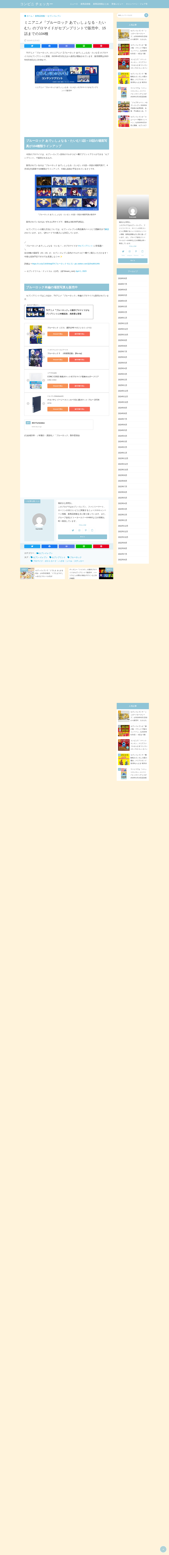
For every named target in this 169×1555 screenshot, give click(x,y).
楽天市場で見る (79, 334)
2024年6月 (122, 425)
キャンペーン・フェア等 (137, 4)
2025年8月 (122, 346)
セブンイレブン (54, 16)
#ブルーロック (60, 264)
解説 (107, 229)
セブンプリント (59, 557)
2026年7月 (122, 284)
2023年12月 (123, 458)
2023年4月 (122, 503)
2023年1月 (122, 520)
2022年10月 (123, 537)
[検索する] (146, 15)
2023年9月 (122, 475)
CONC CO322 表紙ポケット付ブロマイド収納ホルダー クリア (73, 377)
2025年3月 (122, 374)
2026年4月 (122, 301)
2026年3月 (122, 306)
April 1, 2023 (81, 271)
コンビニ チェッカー (36, 4)
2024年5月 (122, 430)
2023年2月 (122, 515)
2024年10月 (123, 402)
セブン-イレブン (40, 557)
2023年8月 (122, 481)
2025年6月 (122, 357)
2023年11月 (123, 464)
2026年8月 (122, 278)
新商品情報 (85, 4)
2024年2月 (122, 447)
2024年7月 (122, 419)
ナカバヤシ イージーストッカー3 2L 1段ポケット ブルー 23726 (73, 400)
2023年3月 (122, 509)
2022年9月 (122, 543)
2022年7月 (122, 554)
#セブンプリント (85, 246)
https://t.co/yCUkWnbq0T (43, 264)
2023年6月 (122, 492)
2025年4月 (122, 368)
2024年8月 (122, 413)
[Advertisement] (66, 112)
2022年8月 (122, 548)
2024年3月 (122, 441)
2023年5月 (122, 498)
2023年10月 (123, 470)
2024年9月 (122, 408)
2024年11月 (123, 396)
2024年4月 (122, 436)
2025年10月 (123, 335)
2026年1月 (122, 318)
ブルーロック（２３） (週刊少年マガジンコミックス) (69, 328)
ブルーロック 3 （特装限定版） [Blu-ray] (64, 353)
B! (67, 46)
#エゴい (70, 264)
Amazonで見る (58, 334)
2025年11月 (123, 329)
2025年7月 (122, 351)
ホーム (29, 16)
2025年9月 (122, 340)
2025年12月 (123, 323)
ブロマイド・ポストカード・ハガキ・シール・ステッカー (58, 561)
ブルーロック (76, 557)
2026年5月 (122, 295)
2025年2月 (122, 380)
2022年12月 (123, 526)
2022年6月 (122, 560)
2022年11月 (123, 531)
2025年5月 (122, 363)
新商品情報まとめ (101, 4)
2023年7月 (122, 486)
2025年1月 (122, 385)
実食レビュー (117, 4)
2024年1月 (122, 453)
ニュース (74, 4)
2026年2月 (122, 312)
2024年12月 (123, 391)
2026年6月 (122, 290)
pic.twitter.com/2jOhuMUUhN (87, 264)
